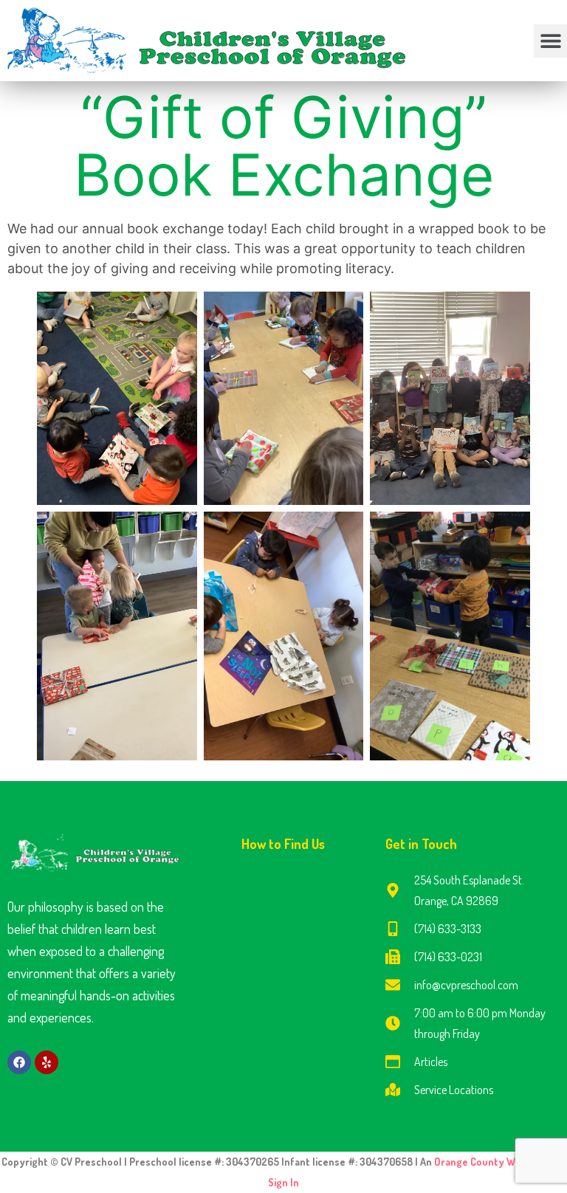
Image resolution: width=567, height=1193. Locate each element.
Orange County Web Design (498, 1161)
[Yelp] (46, 1062)
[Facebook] (19, 1062)
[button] (550, 41)
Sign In (283, 1182)
